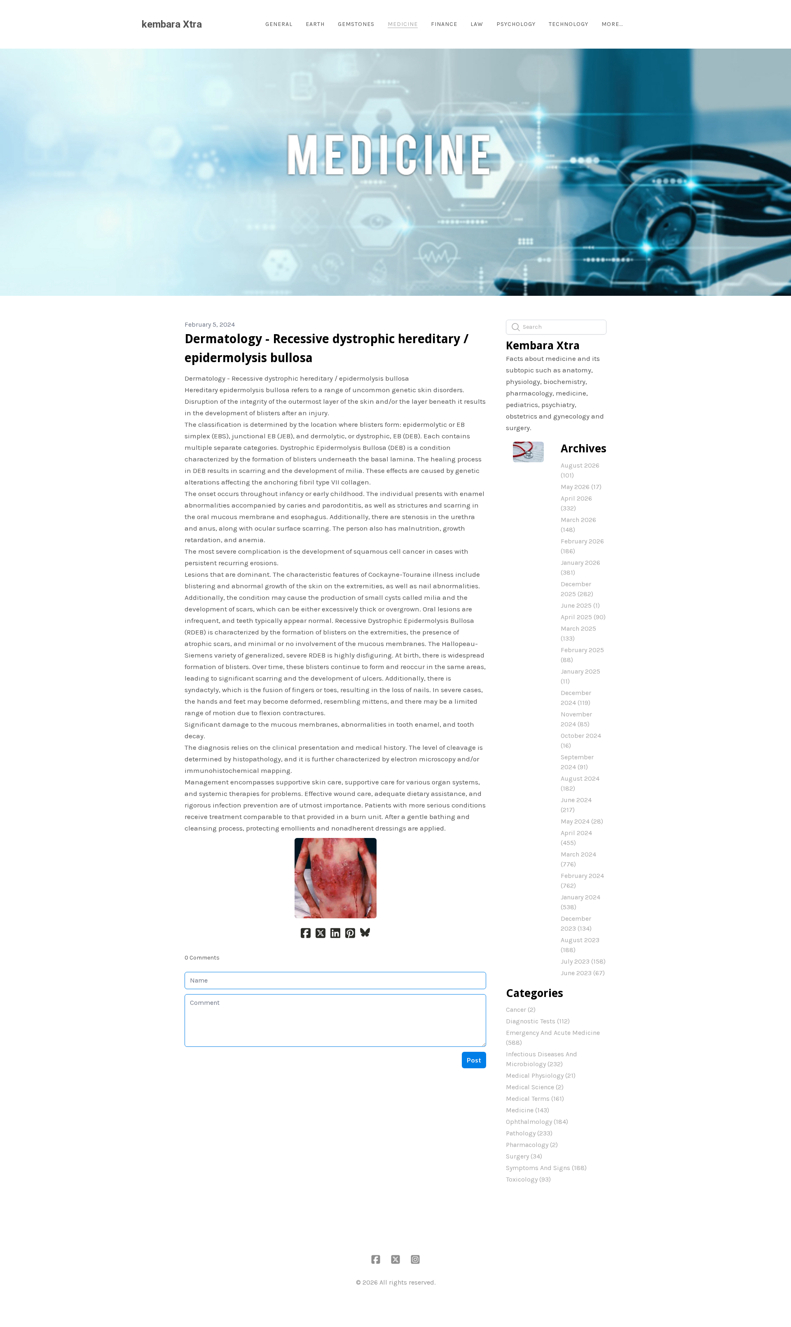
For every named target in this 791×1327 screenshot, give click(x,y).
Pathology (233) (529, 1133)
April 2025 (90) (583, 617)
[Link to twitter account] (395, 1259)
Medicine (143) (527, 1110)
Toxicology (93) (528, 1179)
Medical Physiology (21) (541, 1075)
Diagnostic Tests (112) (538, 1021)
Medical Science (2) (535, 1087)
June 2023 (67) (583, 973)
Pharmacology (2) (532, 1145)
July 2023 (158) (583, 961)
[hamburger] (212, 24)
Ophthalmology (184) (537, 1122)
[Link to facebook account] (376, 1259)
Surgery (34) (524, 1156)
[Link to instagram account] (415, 1259)
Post (474, 1060)
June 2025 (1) (580, 605)
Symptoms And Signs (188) (546, 1168)
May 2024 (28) (582, 821)
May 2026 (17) (581, 487)
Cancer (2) (521, 1009)
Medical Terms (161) (535, 1098)
